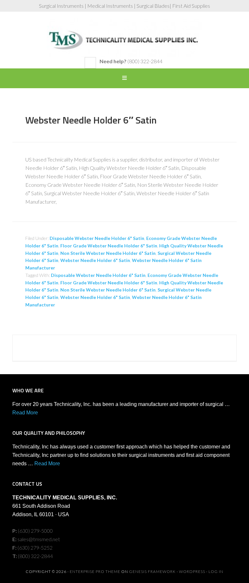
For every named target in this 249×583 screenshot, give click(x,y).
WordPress (192, 571)
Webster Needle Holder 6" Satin (95, 260)
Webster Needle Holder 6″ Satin (91, 120)
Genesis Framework (152, 571)
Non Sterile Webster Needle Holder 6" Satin (108, 253)
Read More (25, 412)
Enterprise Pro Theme (95, 571)
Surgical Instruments (124, 37)
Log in (215, 571)
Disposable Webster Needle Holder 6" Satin (97, 238)
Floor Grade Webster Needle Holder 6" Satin (108, 245)
